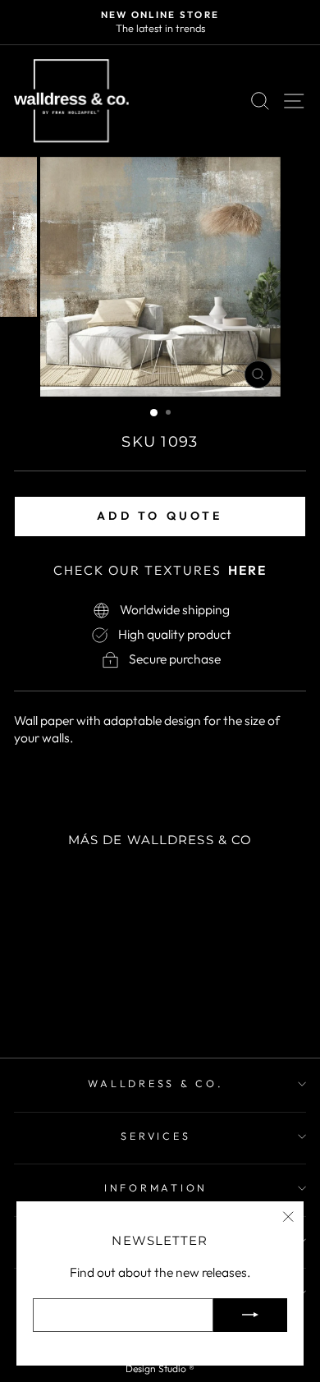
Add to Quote (159, 515)
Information (156, 1187)
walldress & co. (155, 1083)
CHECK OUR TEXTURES (160, 570)
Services (155, 1135)
